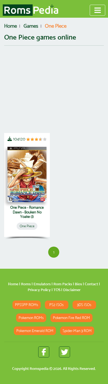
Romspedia (39, 368)
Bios (78, 283)
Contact (91, 283)
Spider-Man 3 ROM (77, 330)
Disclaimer (72, 289)
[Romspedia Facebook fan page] (43, 351)
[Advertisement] (54, 89)
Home (13, 283)
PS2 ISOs (56, 304)
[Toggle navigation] (97, 10)
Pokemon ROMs (31, 317)
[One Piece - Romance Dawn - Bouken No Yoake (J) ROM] (27, 174)
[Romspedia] (30, 10)
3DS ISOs (84, 304)
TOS (56, 289)
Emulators (42, 283)
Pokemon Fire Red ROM (71, 317)
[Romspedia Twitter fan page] (64, 351)
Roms (26, 283)
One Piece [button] (27, 226)
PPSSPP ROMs (26, 304)
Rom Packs (62, 283)
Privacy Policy (39, 289)
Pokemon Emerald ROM (34, 330)
